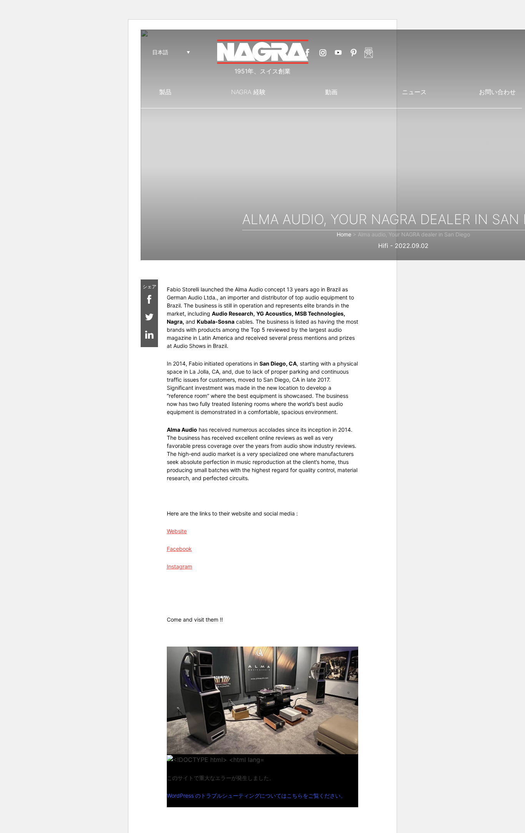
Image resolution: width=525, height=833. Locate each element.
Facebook (307, 52)
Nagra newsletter (368, 52)
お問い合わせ (497, 92)
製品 (165, 92)
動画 (331, 92)
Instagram (323, 52)
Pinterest (353, 52)
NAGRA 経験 (248, 92)
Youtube (338, 52)
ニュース (414, 92)
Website (177, 531)
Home (344, 234)
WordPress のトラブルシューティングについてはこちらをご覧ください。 (256, 795)
